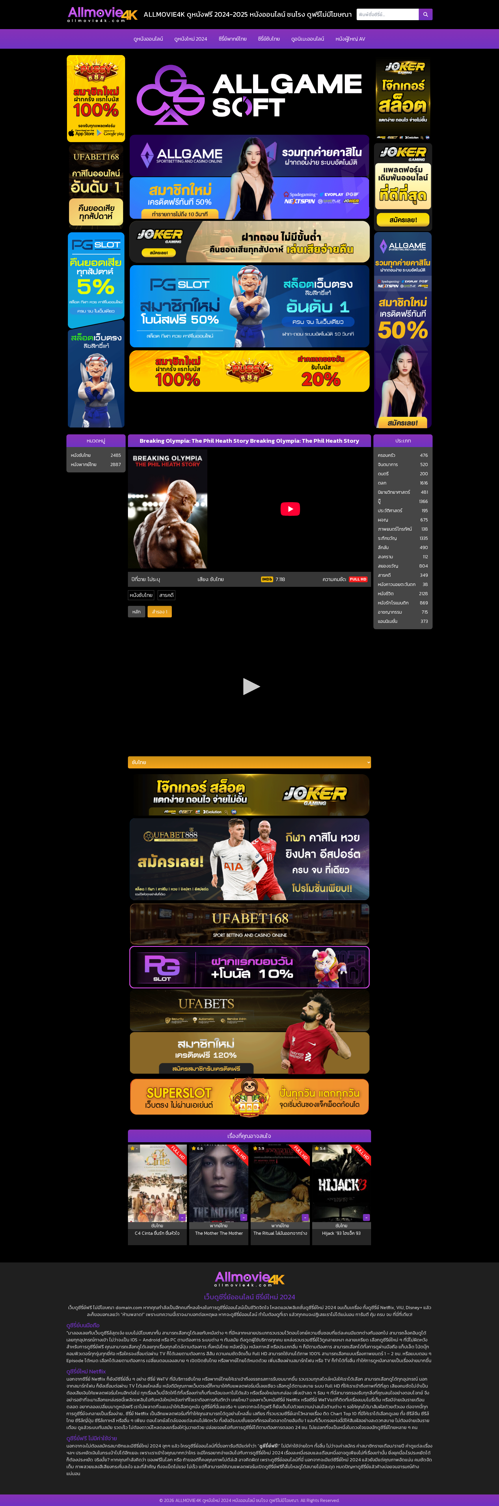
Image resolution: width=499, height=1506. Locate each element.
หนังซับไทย (141, 595)
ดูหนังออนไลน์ (148, 39)
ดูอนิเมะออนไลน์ (307, 39)
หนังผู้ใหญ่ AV (350, 39)
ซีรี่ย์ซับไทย (269, 39)
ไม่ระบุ (154, 579)
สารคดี (166, 595)
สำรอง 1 (159, 611)
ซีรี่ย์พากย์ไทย (233, 39)
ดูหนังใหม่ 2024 (190, 39)
